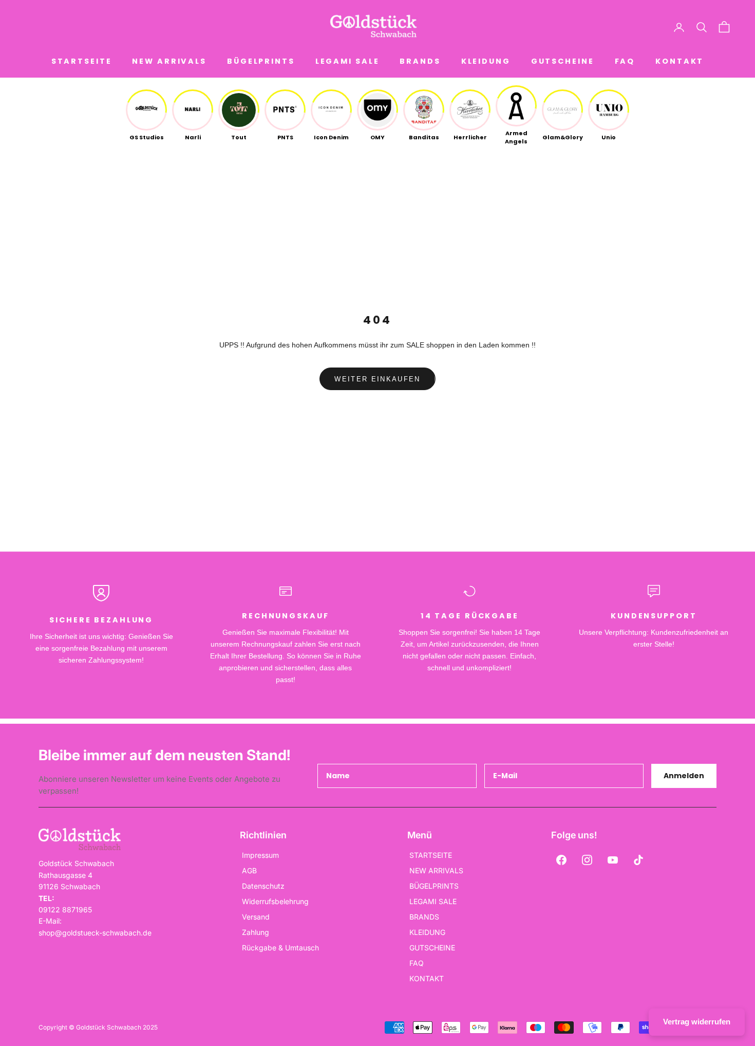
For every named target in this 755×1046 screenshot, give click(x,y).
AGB (249, 870)
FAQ (625, 61)
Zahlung (255, 932)
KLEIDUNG (486, 61)
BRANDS (420, 61)
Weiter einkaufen (377, 379)
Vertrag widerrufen (696, 1021)
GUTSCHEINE (562, 61)
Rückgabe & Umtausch (280, 947)
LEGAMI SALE (347, 61)
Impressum (260, 855)
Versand (256, 916)
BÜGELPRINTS (261, 61)
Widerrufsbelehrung (275, 901)
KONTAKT (679, 61)
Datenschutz (263, 886)
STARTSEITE (81, 61)
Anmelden (684, 775)
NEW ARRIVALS (169, 61)
